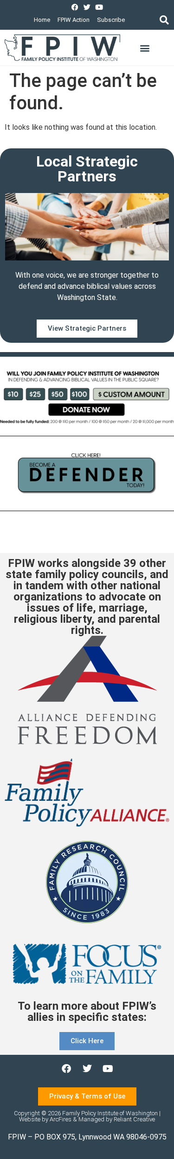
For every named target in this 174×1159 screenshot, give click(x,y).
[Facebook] (75, 7)
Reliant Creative (134, 1119)
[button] (164, 19)
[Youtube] (99, 7)
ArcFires (60, 1119)
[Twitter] (87, 7)
